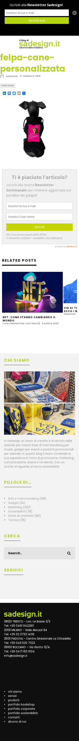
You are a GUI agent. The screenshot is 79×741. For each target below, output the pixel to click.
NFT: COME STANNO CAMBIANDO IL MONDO (29, 319)
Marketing (15, 507)
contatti (14, 717)
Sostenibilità (16, 511)
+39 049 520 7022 (22, 643)
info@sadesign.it (15, 656)
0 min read (7, 85)
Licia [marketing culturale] (21, 323)
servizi (12, 696)
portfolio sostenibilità (23, 713)
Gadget (13, 503)
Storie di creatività (21, 516)
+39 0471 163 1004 (22, 651)
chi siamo (15, 692)
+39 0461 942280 (22, 626)
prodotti (13, 700)
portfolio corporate (21, 709)
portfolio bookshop (21, 704)
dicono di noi (17, 722)
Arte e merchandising (23, 499)
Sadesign (12, 76)
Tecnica (14, 520)
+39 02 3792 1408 (22, 634)
